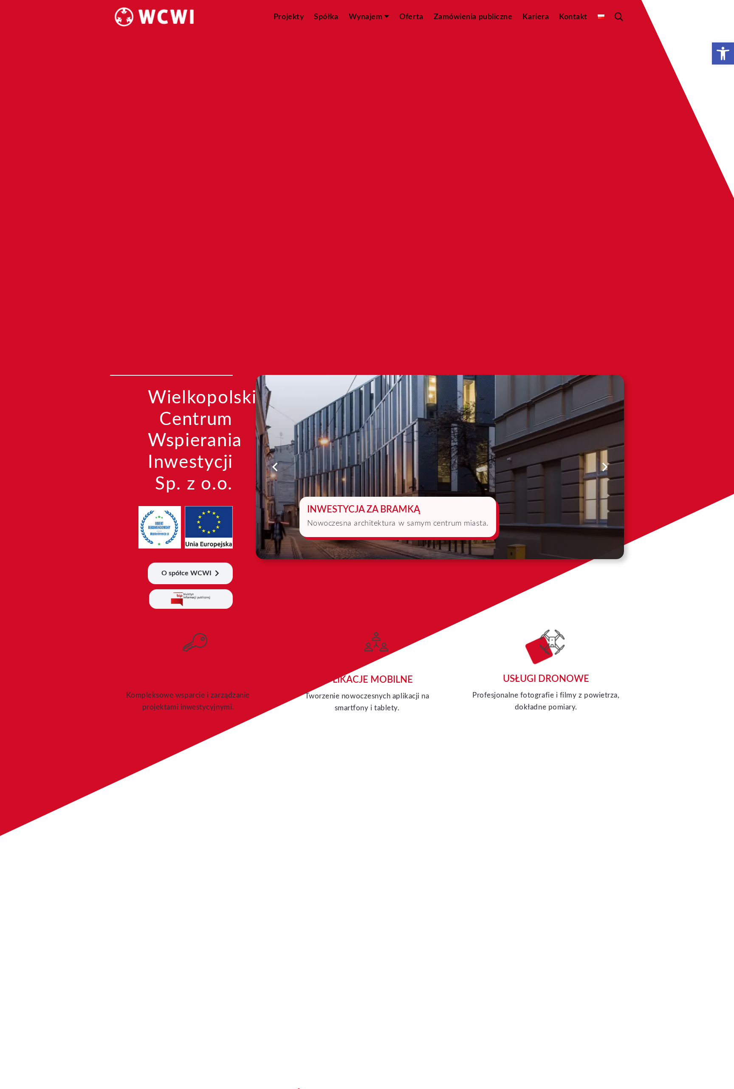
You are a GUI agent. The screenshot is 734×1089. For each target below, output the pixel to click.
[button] (723, 53)
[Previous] (275, 466)
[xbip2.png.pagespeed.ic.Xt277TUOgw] (191, 600)
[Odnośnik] (188, 672)
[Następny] (604, 466)
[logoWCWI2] (155, 17)
